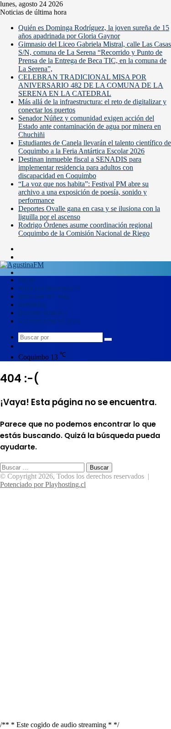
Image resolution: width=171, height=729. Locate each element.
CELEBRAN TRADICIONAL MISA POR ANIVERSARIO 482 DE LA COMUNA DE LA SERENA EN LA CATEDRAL (90, 85)
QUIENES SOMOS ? (42, 313)
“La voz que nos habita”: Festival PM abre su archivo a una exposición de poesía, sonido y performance (83, 192)
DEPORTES (32, 305)
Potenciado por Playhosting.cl (43, 484)
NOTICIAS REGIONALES (49, 288)
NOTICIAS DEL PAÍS (43, 297)
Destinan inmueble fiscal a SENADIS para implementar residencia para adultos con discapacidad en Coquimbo (79, 167)
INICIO (27, 280)
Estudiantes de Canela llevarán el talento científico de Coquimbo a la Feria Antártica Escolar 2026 (94, 147)
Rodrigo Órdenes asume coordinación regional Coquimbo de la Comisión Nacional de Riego (85, 229)
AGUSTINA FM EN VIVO (49, 321)
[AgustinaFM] (22, 265)
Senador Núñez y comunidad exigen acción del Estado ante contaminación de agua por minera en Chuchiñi (89, 126)
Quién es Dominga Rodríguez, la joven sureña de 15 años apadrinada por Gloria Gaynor (93, 32)
